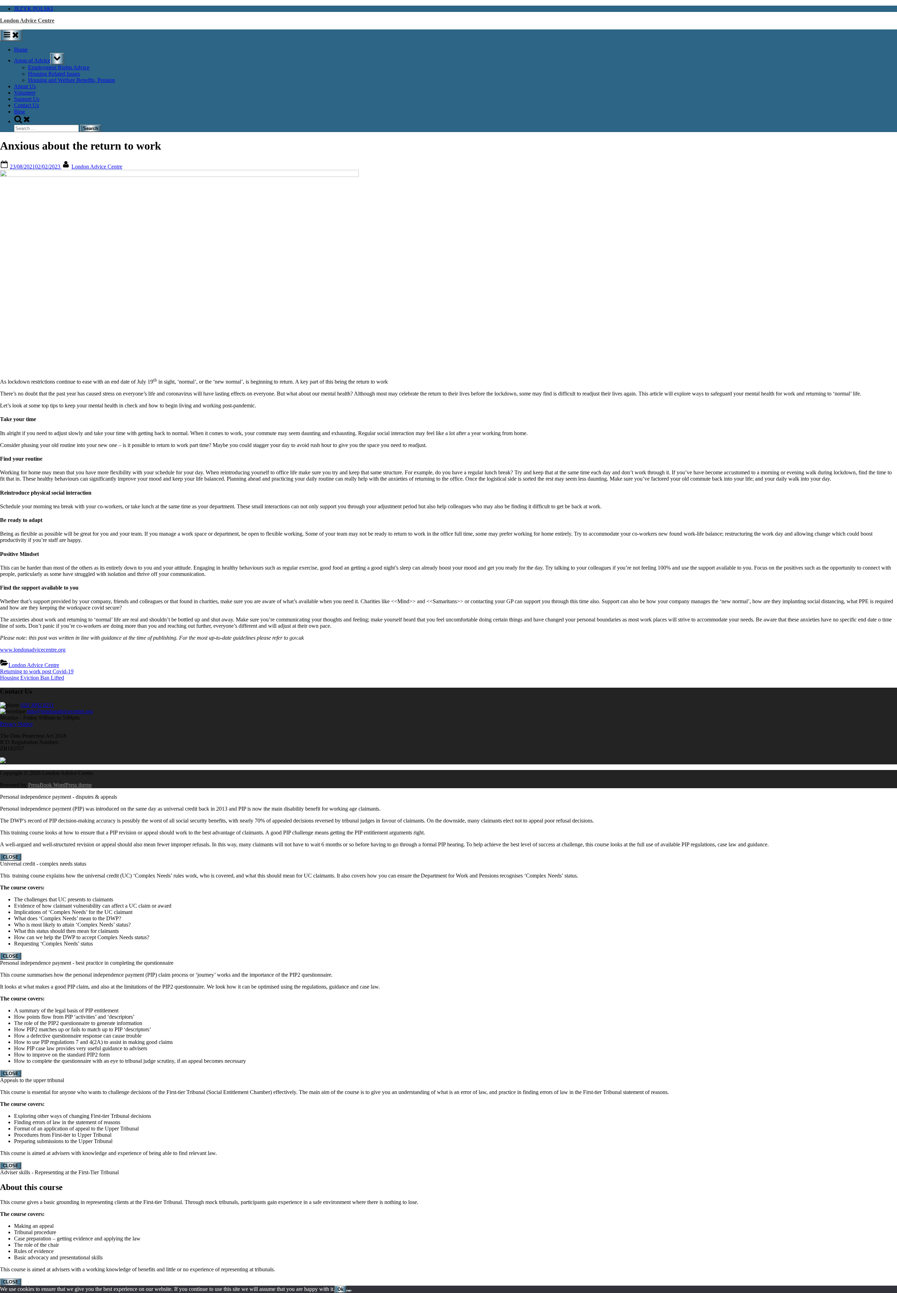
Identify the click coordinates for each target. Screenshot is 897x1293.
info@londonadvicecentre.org (60, 711)
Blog (19, 112)
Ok (340, 1289)
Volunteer (24, 93)
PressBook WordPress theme (60, 785)
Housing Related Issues (54, 74)
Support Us (26, 99)
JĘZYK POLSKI (33, 9)
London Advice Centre (27, 20)
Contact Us (26, 105)
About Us (25, 86)
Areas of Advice (32, 60)
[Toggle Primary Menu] (11, 35)
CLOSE (11, 857)
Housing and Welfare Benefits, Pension (71, 80)
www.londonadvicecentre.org (33, 650)
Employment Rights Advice (58, 67)
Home (21, 50)
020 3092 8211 (37, 705)
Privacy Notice (16, 724)
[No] (349, 1291)
